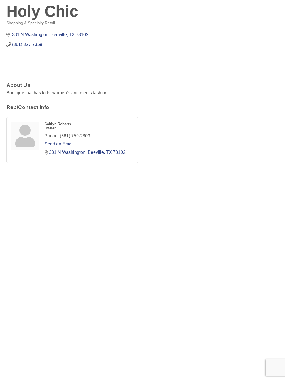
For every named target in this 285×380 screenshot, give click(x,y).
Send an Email (59, 144)
